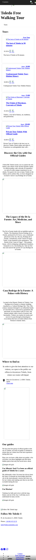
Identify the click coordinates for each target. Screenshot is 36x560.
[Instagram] (4, 550)
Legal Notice (20, 557)
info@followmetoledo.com (9, 525)
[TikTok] (7, 550)
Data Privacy (20, 559)
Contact (20, 553)
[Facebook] (2, 550)
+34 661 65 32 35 (11, 521)
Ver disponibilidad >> (25, 50)
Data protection (20, 555)
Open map (9, 383)
